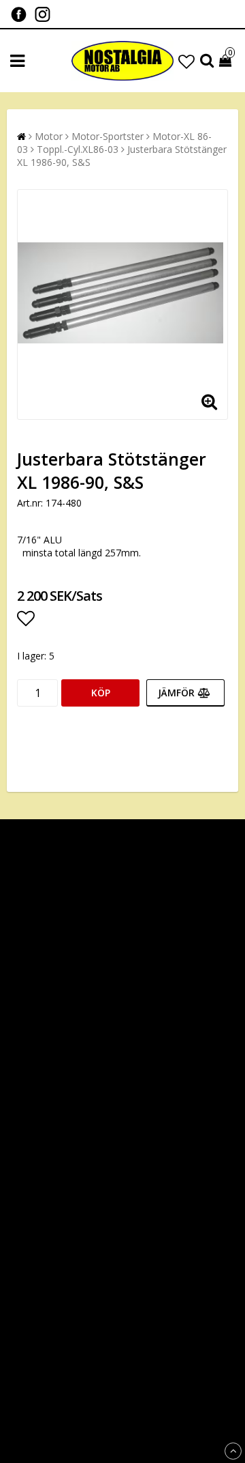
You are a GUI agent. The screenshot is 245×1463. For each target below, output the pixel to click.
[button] (186, 61)
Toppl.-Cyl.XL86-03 (77, 149)
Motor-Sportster (107, 136)
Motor (49, 136)
